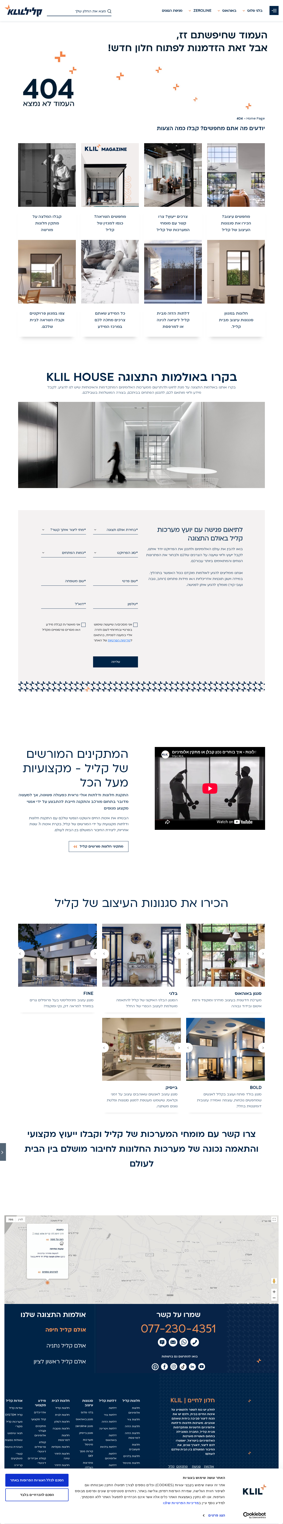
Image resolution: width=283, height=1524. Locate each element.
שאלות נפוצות (14, 1440)
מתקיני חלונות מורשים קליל (101, 846)
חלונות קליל (62, 1408)
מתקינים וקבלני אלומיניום (40, 1430)
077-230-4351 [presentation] (178, 1329)
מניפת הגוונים (172, 11)
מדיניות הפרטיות (119, 640)
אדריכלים (40, 1412)
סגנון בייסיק (86, 1433)
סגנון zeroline (84, 1426)
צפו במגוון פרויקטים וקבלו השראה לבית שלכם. (47, 320)
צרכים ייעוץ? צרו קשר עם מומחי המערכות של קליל (173, 223)
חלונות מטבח (61, 1428)
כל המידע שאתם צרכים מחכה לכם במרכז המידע (110, 320)
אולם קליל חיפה (65, 1330)
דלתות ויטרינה (108, 1428)
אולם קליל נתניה (66, 1345)
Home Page (256, 118)
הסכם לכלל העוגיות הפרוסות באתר (37, 1480)
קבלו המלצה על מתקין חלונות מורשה (47, 223)
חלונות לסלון (62, 1421)
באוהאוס (229, 11)
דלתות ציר (110, 1415)
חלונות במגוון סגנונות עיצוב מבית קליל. (236, 320)
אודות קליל (16, 1408)
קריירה (18, 1465)
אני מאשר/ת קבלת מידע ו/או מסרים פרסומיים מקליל (61, 627)
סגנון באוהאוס (84, 1419)
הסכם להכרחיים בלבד (37, 1494)
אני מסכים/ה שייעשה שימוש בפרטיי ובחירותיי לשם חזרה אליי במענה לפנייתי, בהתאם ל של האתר (113, 632)
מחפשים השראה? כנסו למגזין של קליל (110, 223)
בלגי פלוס (254, 11)
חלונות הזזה (132, 1426)
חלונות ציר (133, 1419)
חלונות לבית (62, 1415)
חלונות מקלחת (61, 1447)
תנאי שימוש (15, 1433)
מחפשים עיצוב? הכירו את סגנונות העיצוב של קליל (236, 223)
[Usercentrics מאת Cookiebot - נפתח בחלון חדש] (254, 1515)
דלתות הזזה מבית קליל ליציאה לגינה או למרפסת (173, 320)
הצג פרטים (216, 1515)
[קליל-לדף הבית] (23, 8)
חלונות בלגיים (131, 1456)
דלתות (113, 1408)
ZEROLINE (202, 11)
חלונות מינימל (131, 1463)
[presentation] (261, 954)
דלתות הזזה (109, 1421)
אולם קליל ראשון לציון (60, 1361)
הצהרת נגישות (14, 1447)
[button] (274, 10)
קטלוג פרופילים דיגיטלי (40, 1446)
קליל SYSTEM (14, 1415)
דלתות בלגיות (108, 1447)
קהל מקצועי (38, 1419)
